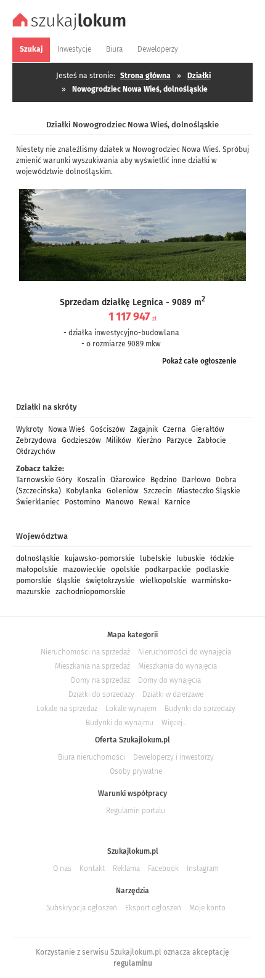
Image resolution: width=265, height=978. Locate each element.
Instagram (203, 868)
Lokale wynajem (131, 708)
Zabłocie (211, 440)
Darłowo (196, 479)
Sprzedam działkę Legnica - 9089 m (132, 302)
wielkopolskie (163, 580)
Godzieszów (81, 440)
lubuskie (190, 558)
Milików (118, 440)
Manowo (119, 502)
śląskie (69, 580)
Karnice (177, 502)
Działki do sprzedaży (101, 694)
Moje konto (207, 908)
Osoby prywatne (136, 771)
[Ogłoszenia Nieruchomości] (70, 28)
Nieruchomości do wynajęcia (184, 652)
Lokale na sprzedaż (66, 708)
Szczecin (158, 491)
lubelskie (155, 558)
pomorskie (34, 580)
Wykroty (29, 429)
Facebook (163, 868)
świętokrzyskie (110, 580)
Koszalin (91, 479)
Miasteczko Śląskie (208, 491)
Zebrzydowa (36, 440)
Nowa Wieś (66, 429)
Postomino (82, 502)
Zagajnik (144, 429)
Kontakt (92, 868)
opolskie (125, 569)
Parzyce (179, 440)
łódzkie (222, 558)
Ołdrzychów (35, 451)
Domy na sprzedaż (100, 680)
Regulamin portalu (135, 810)
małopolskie (37, 569)
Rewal (149, 502)
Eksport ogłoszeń (153, 908)
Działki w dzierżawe (172, 694)
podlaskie (212, 569)
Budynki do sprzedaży (200, 708)
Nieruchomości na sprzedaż (85, 652)
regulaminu (132, 963)
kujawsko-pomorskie (100, 558)
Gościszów (107, 429)
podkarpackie (168, 569)
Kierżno (148, 440)
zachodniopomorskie (90, 591)
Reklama (126, 868)
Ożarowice (127, 479)
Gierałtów (207, 429)
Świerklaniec (38, 502)
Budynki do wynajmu (119, 722)
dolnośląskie (38, 558)
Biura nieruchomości (91, 757)
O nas (62, 868)
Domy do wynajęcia (169, 680)
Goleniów (123, 491)
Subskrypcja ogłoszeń (81, 908)
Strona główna (145, 75)
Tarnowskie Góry (44, 479)
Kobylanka (84, 491)
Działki (199, 75)
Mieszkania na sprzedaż (92, 666)
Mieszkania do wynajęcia (177, 666)
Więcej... (173, 722)
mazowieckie (84, 569)
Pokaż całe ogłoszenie (199, 361)
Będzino (163, 479)
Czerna (174, 429)
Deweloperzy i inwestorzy (173, 757)
